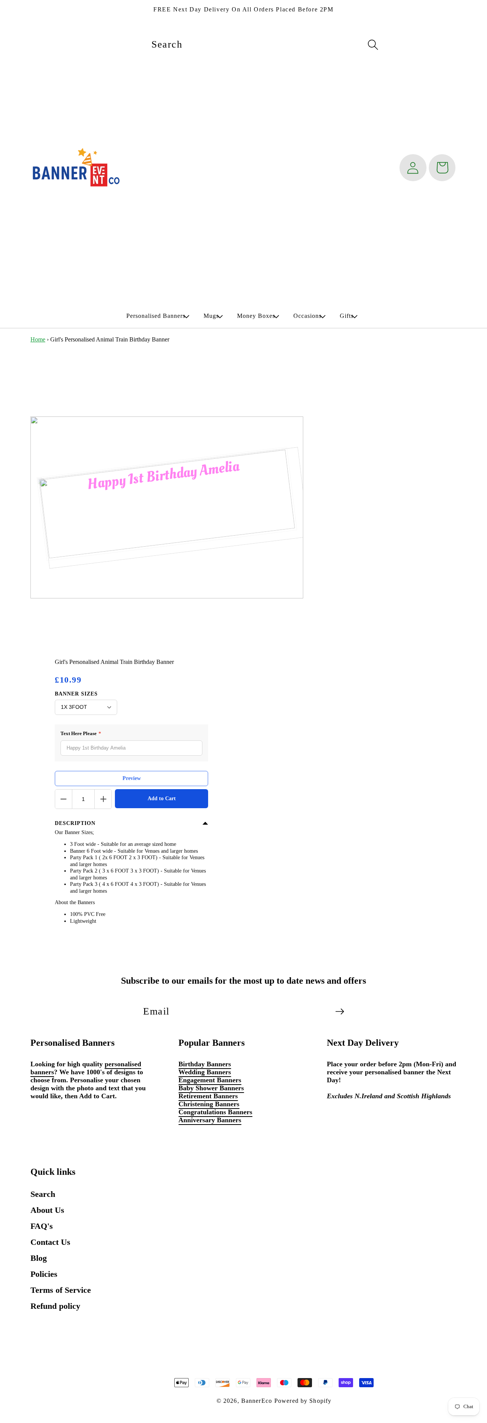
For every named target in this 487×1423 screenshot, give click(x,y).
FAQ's (41, 1226)
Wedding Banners (204, 1072)
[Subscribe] (339, 1011)
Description (75, 823)
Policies (43, 1274)
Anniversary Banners (209, 1120)
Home (37, 339)
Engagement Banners (209, 1080)
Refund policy (55, 1306)
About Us (47, 1210)
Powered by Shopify (302, 1400)
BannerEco (256, 1400)
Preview (132, 778)
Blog (38, 1258)
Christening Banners (208, 1104)
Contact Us (50, 1242)
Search (42, 1194)
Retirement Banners (208, 1096)
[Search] (373, 44)
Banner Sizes (76, 694)
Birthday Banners (204, 1064)
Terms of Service (60, 1290)
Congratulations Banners (215, 1112)
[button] (155, 316)
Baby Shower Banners (211, 1088)
